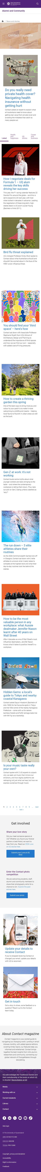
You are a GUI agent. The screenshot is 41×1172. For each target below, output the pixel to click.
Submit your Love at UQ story (20, 854)
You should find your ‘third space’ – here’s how (19, 327)
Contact (6, 1109)
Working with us (9, 1092)
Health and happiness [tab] (14, 136)
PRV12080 (11, 1145)
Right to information (9, 1162)
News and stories (13, 21)
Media (5, 1087)
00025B (11, 1141)
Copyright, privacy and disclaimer (14, 1154)
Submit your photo (17, 895)
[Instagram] (25, 1118)
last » (21, 810)
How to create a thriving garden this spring (18, 400)
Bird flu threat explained (18, 252)
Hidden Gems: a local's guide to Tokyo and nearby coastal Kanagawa (20, 695)
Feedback (6, 1166)
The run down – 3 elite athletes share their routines (17, 549)
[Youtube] (20, 1118)
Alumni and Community (13, 10)
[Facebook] (4, 1118)
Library (5, 1103)
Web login (6, 1126)
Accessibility (7, 1158)
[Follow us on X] (15, 1118)
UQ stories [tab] (24, 137)
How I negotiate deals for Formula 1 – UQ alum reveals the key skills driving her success (19, 183)
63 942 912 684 (11, 1137)
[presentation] (4, 136)
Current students (9, 1098)
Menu (3, 4)
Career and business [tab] (34, 136)
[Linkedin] (9, 1118)
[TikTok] (30, 1118)
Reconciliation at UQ (19, 1080)
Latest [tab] (4, 138)
